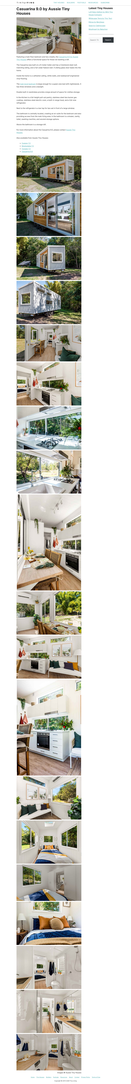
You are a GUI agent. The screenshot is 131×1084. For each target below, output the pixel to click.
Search (108, 40)
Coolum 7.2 (26, 143)
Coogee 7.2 (26, 149)
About (71, 1077)
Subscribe (105, 3)
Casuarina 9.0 (27, 151)
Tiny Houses (58, 3)
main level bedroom (28, 84)
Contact (77, 1077)
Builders (71, 3)
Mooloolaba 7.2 (28, 146)
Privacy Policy (85, 1077)
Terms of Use (96, 1077)
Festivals (81, 3)
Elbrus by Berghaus (96, 22)
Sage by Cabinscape (97, 26)
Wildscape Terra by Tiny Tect (100, 18)
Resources (93, 3)
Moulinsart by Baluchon (98, 29)
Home (33, 1077)
